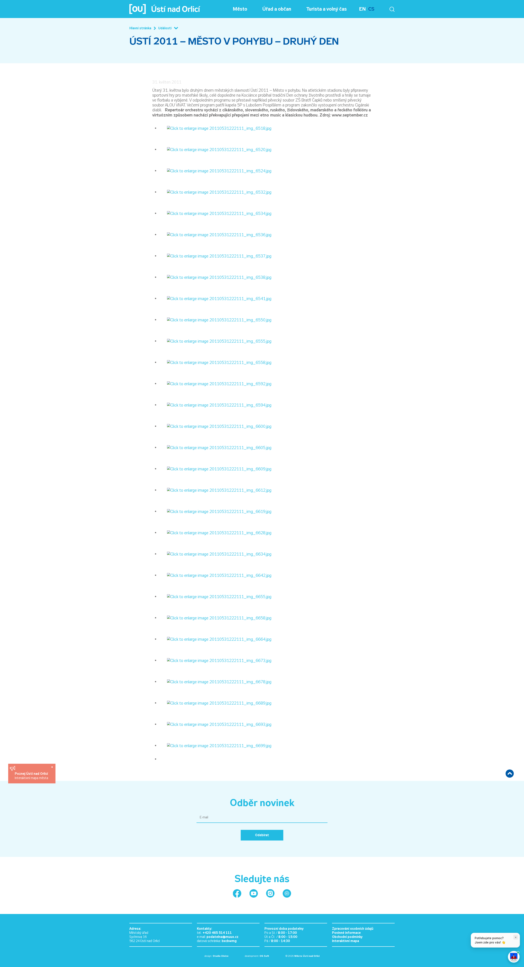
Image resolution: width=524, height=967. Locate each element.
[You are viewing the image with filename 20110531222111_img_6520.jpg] (215, 149)
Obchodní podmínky (347, 937)
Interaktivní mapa (345, 941)
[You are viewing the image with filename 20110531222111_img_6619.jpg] (215, 511)
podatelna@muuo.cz (222, 937)
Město (240, 9)
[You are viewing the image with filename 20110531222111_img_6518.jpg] (215, 128)
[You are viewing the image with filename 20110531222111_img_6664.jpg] (215, 639)
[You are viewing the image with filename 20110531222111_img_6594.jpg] (215, 404)
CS (371, 9)
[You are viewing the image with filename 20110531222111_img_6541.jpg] (215, 298)
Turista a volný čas (326, 9)
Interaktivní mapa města (31, 778)
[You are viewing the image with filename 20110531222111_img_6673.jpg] (215, 660)
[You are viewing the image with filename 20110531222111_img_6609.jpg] (215, 468)
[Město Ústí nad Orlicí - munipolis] (287, 893)
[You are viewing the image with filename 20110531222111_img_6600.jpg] (215, 426)
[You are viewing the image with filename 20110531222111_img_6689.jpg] (215, 702)
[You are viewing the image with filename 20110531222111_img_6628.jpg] (215, 532)
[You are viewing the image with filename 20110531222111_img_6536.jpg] (215, 234)
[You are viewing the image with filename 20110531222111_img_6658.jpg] (215, 617)
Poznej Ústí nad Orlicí (32, 774)
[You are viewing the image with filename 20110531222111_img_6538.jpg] (215, 277)
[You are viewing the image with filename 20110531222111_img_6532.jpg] (215, 192)
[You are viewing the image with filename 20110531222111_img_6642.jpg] (215, 575)
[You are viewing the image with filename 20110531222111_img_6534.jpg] (215, 213)
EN (362, 9)
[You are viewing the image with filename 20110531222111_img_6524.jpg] (215, 170)
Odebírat (262, 835)
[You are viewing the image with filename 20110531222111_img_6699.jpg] (215, 745)
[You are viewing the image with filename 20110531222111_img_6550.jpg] (215, 319)
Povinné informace (346, 933)
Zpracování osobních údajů (352, 929)
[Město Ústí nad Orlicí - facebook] (237, 893)
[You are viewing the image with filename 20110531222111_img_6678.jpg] (215, 681)
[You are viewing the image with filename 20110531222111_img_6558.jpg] (215, 362)
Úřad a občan (276, 9)
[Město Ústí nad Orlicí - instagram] (270, 893)
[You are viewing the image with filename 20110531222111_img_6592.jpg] (215, 383)
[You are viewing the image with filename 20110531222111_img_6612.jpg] (215, 490)
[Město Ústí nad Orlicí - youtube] (254, 893)
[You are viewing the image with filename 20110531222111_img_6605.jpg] (215, 447)
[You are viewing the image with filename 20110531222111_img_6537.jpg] (215, 255)
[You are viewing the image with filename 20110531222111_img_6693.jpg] (215, 724)
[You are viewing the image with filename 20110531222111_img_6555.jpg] (215, 341)
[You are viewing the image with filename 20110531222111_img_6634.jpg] (215, 553)
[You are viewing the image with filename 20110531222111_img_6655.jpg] (215, 596)
